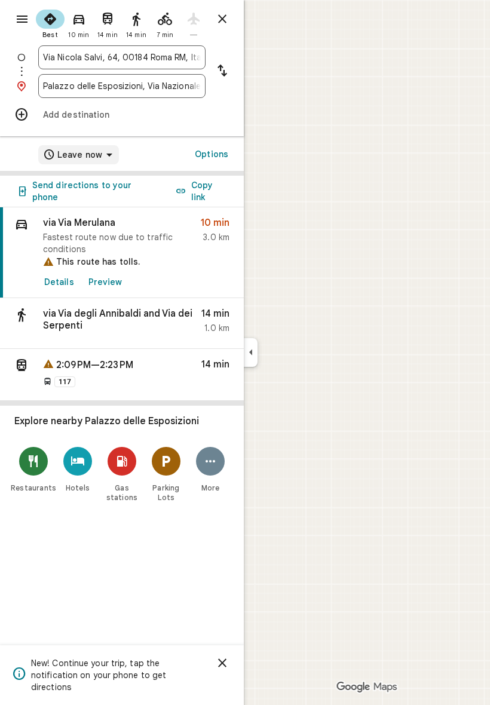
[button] (122, 323)
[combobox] (122, 57)
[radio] (50, 22)
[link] (122, 252)
